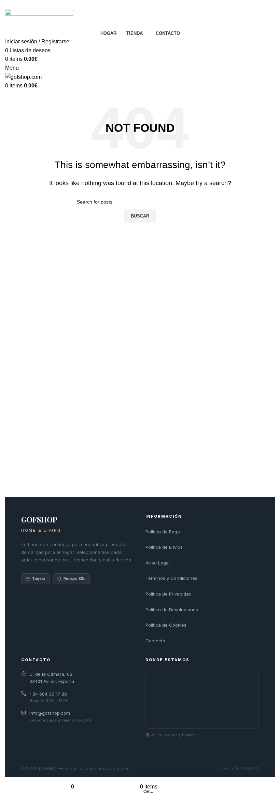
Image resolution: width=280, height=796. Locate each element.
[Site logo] (39, 18)
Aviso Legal (157, 562)
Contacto (155, 640)
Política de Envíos (164, 547)
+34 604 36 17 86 (48, 694)
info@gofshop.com (49, 713)
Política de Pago (162, 531)
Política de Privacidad (168, 594)
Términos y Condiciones (171, 578)
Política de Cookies (165, 625)
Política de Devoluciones (171, 609)
